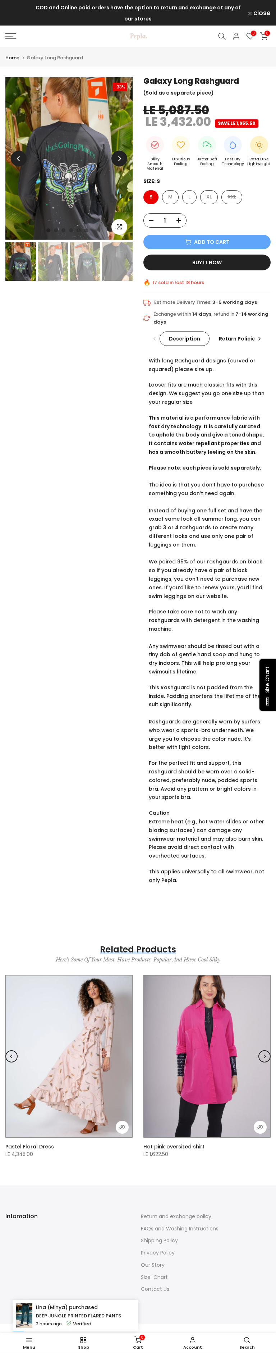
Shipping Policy (159, 1240)
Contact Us (155, 1289)
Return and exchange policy (176, 1216)
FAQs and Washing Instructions (179, 1228)
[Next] (119, 158)
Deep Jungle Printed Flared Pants (78, 1345)
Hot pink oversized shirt (173, 1146)
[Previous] (19, 158)
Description (184, 338)
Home (12, 57)
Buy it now (207, 262)
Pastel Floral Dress (29, 1146)
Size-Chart (154, 1277)
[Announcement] (138, 13)
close (18, 13)
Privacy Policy (158, 1252)
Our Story (153, 1265)
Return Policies (238, 338)
